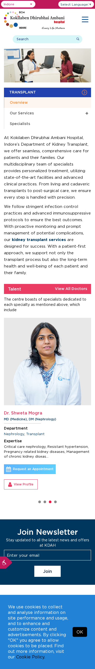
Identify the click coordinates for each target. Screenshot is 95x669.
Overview (19, 102)
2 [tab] (45, 502)
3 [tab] (50, 502)
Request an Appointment (33, 469)
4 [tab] (55, 502)
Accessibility (6, 562)
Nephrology (14, 434)
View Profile (24, 484)
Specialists (20, 124)
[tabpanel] (47, 403)
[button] (18, 4)
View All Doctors (71, 289)
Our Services (49, 113)
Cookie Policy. (30, 656)
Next (92, 411)
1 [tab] (39, 502)
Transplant (35, 434)
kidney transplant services (39, 239)
